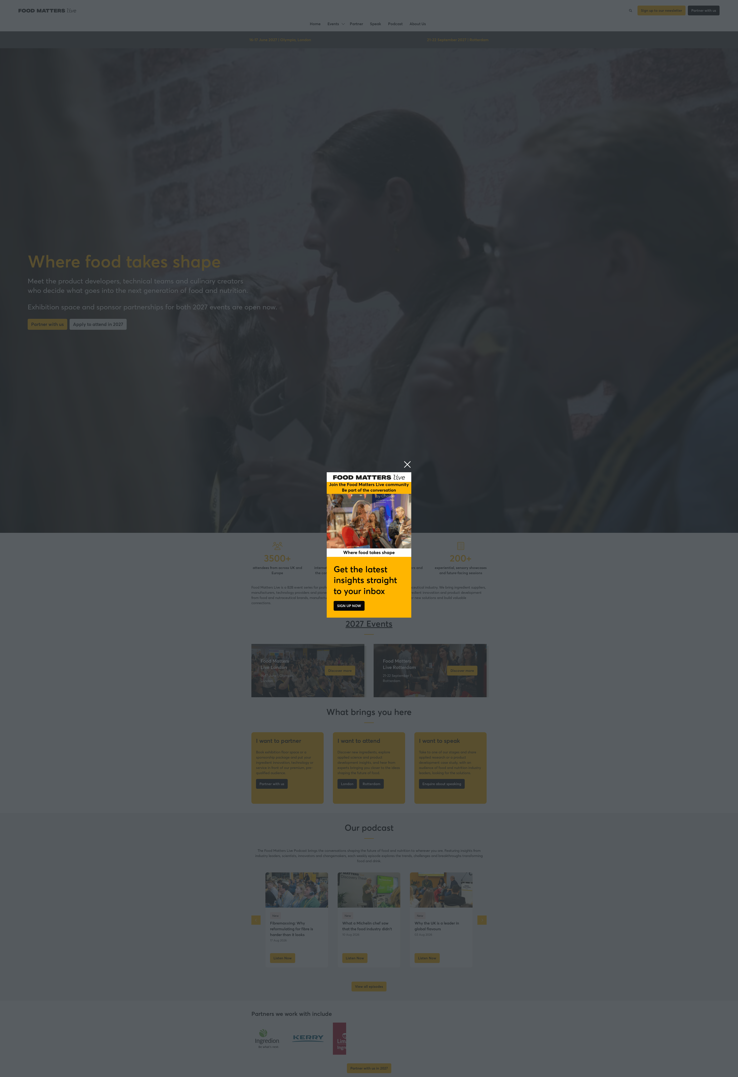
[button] (407, 464)
